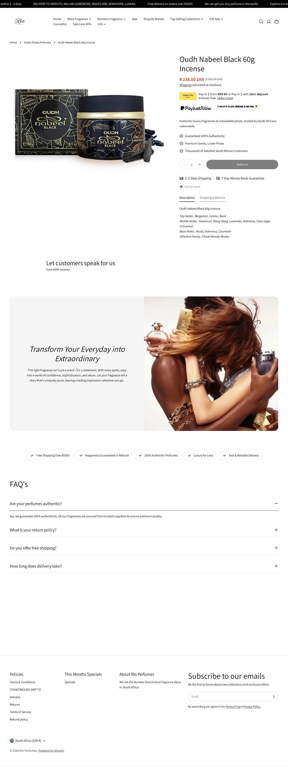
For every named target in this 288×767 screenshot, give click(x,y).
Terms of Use (233, 706)
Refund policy (19, 719)
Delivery (15, 697)
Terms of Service (20, 712)
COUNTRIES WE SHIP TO (25, 689)
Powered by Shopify (51, 751)
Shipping (185, 85)
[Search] (261, 22)
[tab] (187, 199)
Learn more (225, 98)
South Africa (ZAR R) (28, 741)
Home (13, 42)
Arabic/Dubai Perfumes (37, 42)
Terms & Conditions (22, 682)
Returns (15, 704)
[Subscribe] (274, 696)
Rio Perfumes (28, 751)
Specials (70, 682)
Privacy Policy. (252, 706)
